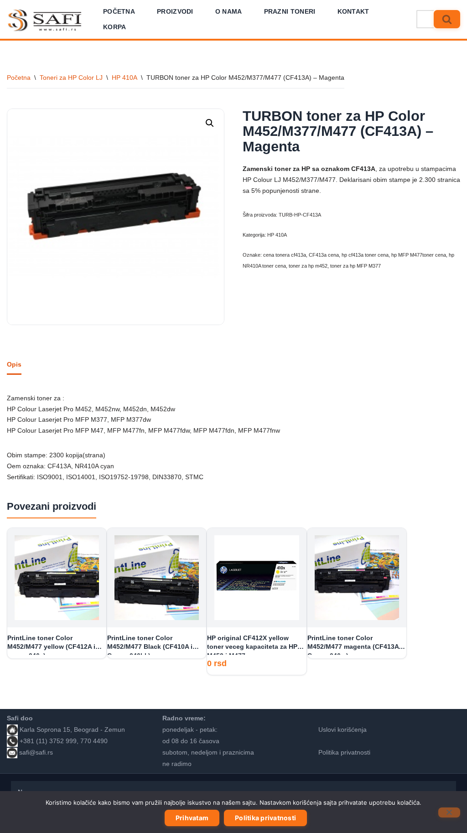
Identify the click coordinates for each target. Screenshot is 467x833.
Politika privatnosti (344, 752)
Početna (119, 11)
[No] (449, 812)
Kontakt (353, 11)
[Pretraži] (447, 19)
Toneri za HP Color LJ (71, 77)
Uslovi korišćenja (342, 729)
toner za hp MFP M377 (355, 266)
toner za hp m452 (308, 266)
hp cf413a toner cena (365, 255)
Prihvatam (192, 818)
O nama (228, 11)
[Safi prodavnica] (45, 20)
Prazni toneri (290, 11)
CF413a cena (324, 255)
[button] (210, 123)
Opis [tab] (14, 364)
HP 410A (124, 77)
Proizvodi (175, 11)
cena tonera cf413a (284, 255)
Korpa (114, 27)
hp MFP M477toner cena (418, 255)
